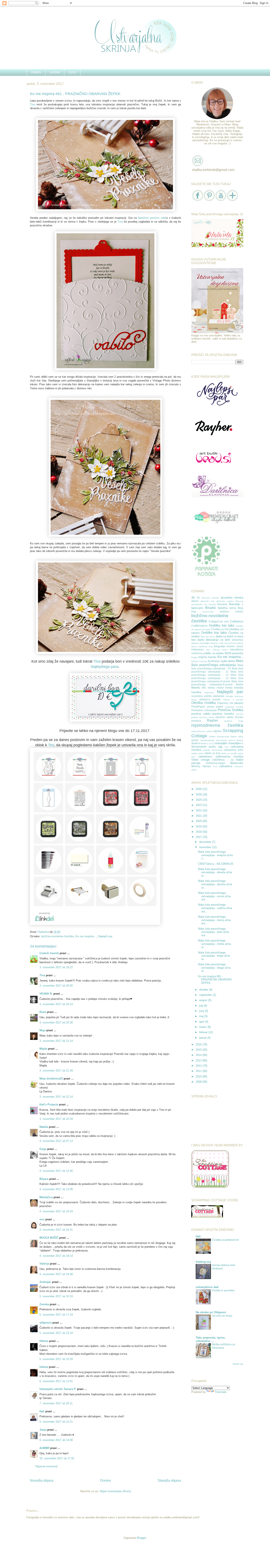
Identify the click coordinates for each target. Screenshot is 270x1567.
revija (240, 721)
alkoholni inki (207, 601)
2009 (199, 1081)
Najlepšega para (104, 667)
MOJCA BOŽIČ (48, 1237)
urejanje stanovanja (212, 750)
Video (194, 759)
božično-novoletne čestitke (57, 936)
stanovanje (221, 740)
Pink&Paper (198, 706)
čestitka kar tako (221, 625)
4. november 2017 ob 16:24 (56, 1211)
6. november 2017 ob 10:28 (56, 1359)
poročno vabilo (225, 717)
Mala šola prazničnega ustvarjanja (217, 663)
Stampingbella (207, 740)
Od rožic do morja (222, 1315)
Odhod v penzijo (233, 699)
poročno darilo (206, 717)
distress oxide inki (218, 643)
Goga (42, 1149)
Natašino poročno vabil (152, 217)
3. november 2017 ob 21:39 (56, 1070)
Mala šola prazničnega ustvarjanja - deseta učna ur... (215, 872)
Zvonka (44, 1304)
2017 (199, 837)
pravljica (196, 720)
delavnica (237, 639)
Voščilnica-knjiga (215, 763)
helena (43, 1366)
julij (201, 1005)
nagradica (209, 692)
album (194, 601)
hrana (225, 650)
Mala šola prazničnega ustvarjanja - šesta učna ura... (214, 920)
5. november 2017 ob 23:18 (56, 1333)
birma (233, 608)
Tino (32, 104)
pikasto (238, 703)
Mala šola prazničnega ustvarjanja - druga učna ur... (214, 967)
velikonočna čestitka (229, 756)
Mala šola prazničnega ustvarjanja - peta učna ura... (213, 932)
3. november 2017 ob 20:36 (56, 1022)
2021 (199, 815)
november (205, 847)
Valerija (44, 1263)
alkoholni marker (224, 601)
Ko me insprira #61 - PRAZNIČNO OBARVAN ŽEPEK (214, 979)
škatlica (195, 743)
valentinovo (205, 756)
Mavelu (195, 687)
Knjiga (194, 657)
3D (193, 597)
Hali (42, 1411)
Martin (239, 684)
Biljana (44, 1178)
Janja (42, 1429)
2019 (199, 826)
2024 (199, 799)
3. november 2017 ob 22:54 (56, 1118)
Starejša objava (169, 1480)
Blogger (141, 1537)
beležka (222, 608)
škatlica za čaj (207, 743)
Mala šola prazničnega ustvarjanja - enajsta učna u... (215, 855)
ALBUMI (55, 72)
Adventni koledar (210, 598)
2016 (199, 1044)
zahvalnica (225, 766)
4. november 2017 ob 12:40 (56, 1170)
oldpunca (45, 1322)
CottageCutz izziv (219, 621)
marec (203, 1027)
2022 (199, 810)
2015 (199, 1049)
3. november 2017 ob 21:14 (56, 1040)
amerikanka (196, 604)
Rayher (212, 720)
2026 (199, 789)
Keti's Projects (48, 1104)
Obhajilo (229, 696)
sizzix (194, 740)
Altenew (239, 601)
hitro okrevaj (213, 650)
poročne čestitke (223, 713)
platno (219, 706)
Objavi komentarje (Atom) (115, 1491)
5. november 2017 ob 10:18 (56, 1296)
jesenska (237, 653)
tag (220, 746)
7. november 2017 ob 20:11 (56, 1403)
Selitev (212, 736)
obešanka (218, 696)
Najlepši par (105, 936)
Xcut (215, 766)
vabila (194, 753)
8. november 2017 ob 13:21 (56, 1421)
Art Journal (210, 604)
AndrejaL (45, 1282)
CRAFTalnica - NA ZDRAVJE (216, 863)
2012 (199, 1065)
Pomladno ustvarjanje (204, 710)
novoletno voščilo (201, 696)
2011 (199, 1071)
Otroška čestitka (203, 703)
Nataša (43, 1126)
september (206, 994)
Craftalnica (236, 621)
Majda (43, 1048)
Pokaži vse (238, 1364)
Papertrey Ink (225, 703)
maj (201, 1016)
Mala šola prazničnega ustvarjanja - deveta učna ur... (215, 884)
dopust (239, 643)
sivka (240, 736)
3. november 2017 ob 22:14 (56, 1096)
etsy (211, 646)
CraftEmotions (199, 625)
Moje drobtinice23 (51, 1078)
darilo (201, 639)
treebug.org (203, 1261)
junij (202, 1010)
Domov (105, 1480)
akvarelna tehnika (232, 597)
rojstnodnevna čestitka (217, 725)
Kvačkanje (214, 661)
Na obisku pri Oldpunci (211, 1312)
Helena (43, 1341)
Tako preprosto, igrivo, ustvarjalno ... (210, 1339)
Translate (220, 1392)
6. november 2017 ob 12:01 (56, 1381)
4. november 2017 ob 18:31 (56, 1229)
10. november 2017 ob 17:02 (56, 1458)
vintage (205, 759)
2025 (199, 794)
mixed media (224, 687)
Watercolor (236, 763)
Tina (120, 221)
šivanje (239, 740)
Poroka (239, 717)
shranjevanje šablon (227, 736)
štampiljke (221, 743)
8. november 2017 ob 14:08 (56, 1440)
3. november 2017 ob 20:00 (56, 985)
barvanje (222, 604)
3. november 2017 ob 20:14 (56, 1004)
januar (203, 1037)
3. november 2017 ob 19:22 (56, 967)
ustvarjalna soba (233, 749)
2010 (199, 1076)
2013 (199, 1060)
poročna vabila (200, 713)
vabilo (201, 753)
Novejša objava (41, 1480)
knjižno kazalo (207, 657)
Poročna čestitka (230, 710)
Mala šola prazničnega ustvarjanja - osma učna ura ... (214, 896)
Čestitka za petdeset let (225, 1239)
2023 (199, 805)
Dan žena (210, 636)
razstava (228, 721)
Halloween (197, 649)
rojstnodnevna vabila (201, 731)
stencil (232, 740)
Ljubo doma (228, 661)
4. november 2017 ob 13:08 (56, 1189)
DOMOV (36, 72)
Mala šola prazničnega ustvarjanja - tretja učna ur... (214, 956)
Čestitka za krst (220, 629)
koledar (194, 661)
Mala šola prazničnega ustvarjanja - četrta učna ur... (214, 944)
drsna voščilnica (199, 646)
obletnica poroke (209, 699)
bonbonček (207, 612)
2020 (199, 821)
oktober (204, 989)
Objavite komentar (46, 1466)
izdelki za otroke (213, 653)
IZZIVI (72, 72)
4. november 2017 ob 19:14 (56, 1255)
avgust (203, 1000)
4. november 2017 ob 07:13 (56, 1141)
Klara (42, 1012)
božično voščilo (231, 611)
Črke (202, 636)
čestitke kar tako (214, 632)
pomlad (239, 707)
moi (42, 1219)
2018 (199, 831)
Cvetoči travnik (49, 953)
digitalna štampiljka (200, 643)
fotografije (219, 646)
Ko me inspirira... (86, 936)
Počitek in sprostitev (223, 1290)
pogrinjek (229, 707)
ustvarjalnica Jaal (207, 1287)
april (202, 1021)
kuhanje (203, 661)
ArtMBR (44, 1448)
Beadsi (210, 608)
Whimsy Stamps (201, 766)
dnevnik (232, 643)
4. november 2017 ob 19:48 (56, 1274)
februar (203, 1032)
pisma (210, 706)
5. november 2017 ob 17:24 (56, 1314)
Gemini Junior (235, 646)
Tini (51, 745)
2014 (199, 1055)
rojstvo (217, 731)
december (205, 841)
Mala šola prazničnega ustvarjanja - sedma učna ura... (215, 908)
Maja (42, 1030)
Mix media (208, 687)
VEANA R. (46, 993)
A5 (198, 597)
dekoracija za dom (218, 639)
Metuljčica (46, 1197)
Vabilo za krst (212, 753)
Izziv (228, 653)
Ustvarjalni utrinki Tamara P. (57, 1389)
